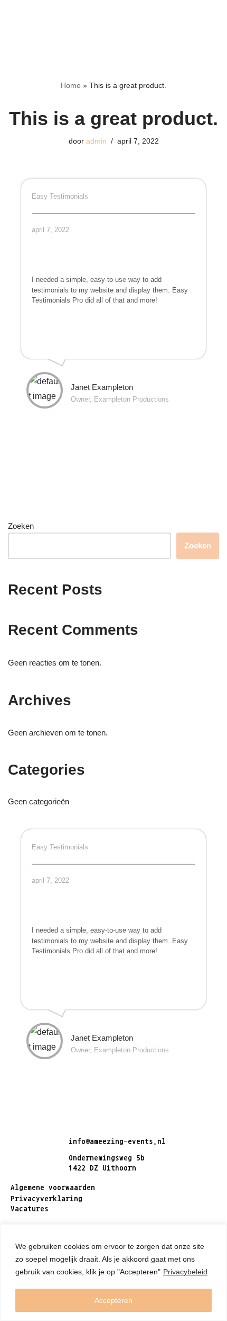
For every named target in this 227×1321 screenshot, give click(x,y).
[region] (113, 1272)
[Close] (216, 1233)
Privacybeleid (185, 1271)
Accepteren (113, 1300)
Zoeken (21, 525)
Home (71, 85)
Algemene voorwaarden (53, 1187)
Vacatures (30, 1208)
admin (96, 141)
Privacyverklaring (46, 1198)
